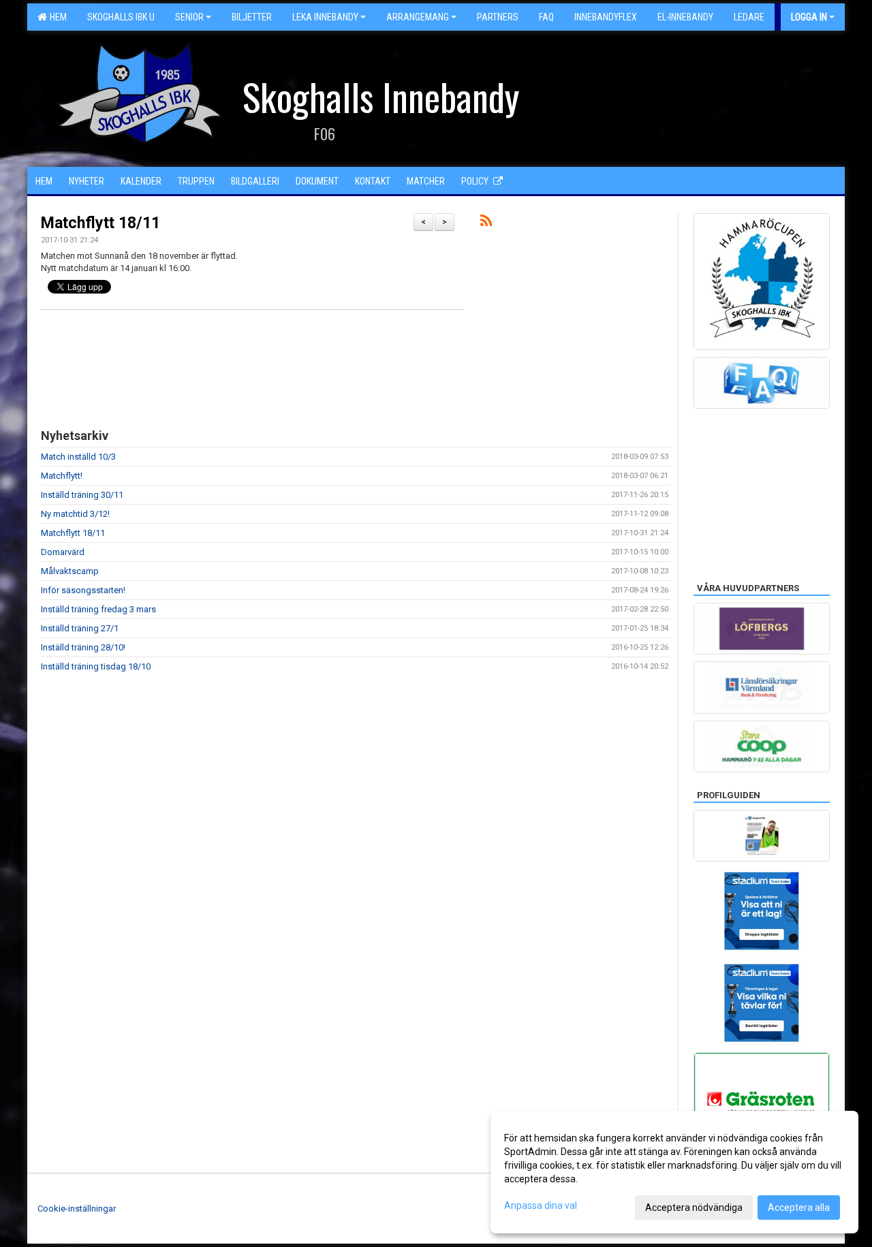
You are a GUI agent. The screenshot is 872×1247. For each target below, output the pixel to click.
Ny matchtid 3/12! (75, 514)
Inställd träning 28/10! (83, 647)
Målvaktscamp (70, 571)
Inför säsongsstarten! (83, 590)
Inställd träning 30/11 (82, 495)
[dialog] (674, 1172)
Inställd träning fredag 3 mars (98, 609)
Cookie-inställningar (76, 1208)
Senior (189, 17)
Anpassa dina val (540, 1205)
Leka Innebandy (325, 17)
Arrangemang (417, 17)
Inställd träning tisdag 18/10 (96, 666)
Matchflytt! (61, 476)
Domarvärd (62, 552)
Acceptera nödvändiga (694, 1207)
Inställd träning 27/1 (80, 628)
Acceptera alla (799, 1207)
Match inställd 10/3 (78, 457)
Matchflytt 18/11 (100, 223)
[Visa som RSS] (486, 223)
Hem (56, 17)
